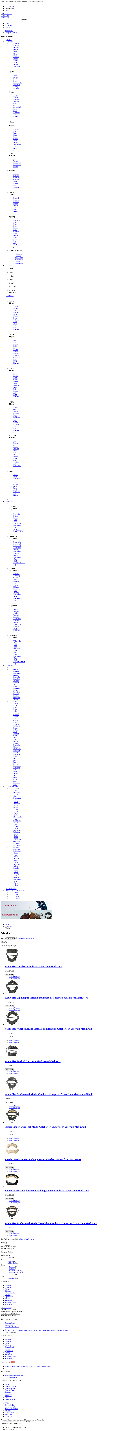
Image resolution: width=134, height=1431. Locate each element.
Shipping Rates (10, 1323)
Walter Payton (15, 307)
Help (6, 10)
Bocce (15, 131)
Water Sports (16, 882)
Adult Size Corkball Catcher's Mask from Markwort (33, 966)
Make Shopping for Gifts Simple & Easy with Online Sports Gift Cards (28, 1366)
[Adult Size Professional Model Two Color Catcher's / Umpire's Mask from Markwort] (12, 1219)
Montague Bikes (16, 755)
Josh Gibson (15, 483)
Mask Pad (12, 1263)
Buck (15, 707)
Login (7, 23)
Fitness (15, 59)
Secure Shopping (10, 1407)
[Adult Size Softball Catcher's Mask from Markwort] (12, 1057)
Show (3, 946)
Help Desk (8, 1414)
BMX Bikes (15, 80)
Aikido (18, 256)
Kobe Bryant (15, 375)
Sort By (3, 938)
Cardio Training (16, 614)
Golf (14, 159)
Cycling (16, 179)
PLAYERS (10, 296)
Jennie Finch (15, 476)
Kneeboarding (18, 83)
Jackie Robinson (16, 491)
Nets (15, 643)
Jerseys (15, 60)
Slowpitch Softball (15, 1272)
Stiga (15, 777)
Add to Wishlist (14, 977)
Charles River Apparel (16, 722)
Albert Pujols (15, 345)
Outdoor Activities (16, 848)
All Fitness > (15, 116)
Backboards (17, 544)
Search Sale (5, 17)
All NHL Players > (16, 429)
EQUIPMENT (11, 501)
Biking (7, 1289)
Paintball (16, 88)
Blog (6, 1398)
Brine (15, 705)
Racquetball (17, 163)
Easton (15, 728)
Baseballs (16, 514)
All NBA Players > (16, 395)
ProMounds (17, 766)
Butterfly (16, 709)
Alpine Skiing (18, 259)
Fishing (15, 181)
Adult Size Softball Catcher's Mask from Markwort (33, 1061)
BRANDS (10, 665)
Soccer (15, 204)
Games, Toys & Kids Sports (16, 810)
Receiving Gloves (16, 576)
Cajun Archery (16, 712)
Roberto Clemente (16, 356)
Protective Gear (16, 590)
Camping (16, 176)
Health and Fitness (16, 824)
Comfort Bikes (16, 232)
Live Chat (11, 6)
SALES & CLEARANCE (15, 891)
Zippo (15, 785)
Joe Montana (16, 311)
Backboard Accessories (17, 547)
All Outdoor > (16, 187)
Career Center (9, 1412)
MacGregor (17, 749)
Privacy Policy (10, 1405)
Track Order (9, 31)
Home (7, 924)
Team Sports (16, 871)
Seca (15, 775)
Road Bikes (15, 225)
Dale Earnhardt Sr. (16, 452)
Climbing (16, 178)
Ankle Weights (16, 96)
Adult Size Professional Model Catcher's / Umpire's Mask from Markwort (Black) (49, 1094)
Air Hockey (19, 258)
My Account (9, 25)
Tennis (15, 161)
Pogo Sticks (15, 134)
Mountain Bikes (16, 221)
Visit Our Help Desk (12, 1327)
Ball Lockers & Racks (16, 582)
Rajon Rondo (15, 390)
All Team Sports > (15, 210)
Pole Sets (15, 646)
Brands (17, 898)
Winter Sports (16, 886)
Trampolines (17, 144)
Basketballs (17, 542)
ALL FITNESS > (17, 630)
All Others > (15, 495)
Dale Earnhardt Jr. (16, 443)
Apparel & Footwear (16, 790)
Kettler (15, 743)
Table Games (15, 138)
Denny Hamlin (15, 457)
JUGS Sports (15, 740)
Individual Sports (16, 833)
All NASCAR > (17, 466)
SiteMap (8, 1411)
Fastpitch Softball (15, 1270)
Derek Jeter (15, 341)
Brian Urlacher (16, 319)
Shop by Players (10, 1390)
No (10, 1257)
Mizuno (16, 752)
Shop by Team (10, 1388)
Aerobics (19, 254)
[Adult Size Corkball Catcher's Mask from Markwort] (12, 962)
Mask (11, 1261)
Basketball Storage (16, 554)
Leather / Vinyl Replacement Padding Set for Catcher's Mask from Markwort (47, 1190)
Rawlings (16, 768)
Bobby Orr (15, 408)
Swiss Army (15, 780)
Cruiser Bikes (15, 229)
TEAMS (9, 265)
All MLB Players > (16, 362)
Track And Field (10, 1302)
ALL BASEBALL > (18, 531)
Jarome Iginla (15, 420)
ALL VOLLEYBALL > (19, 662)
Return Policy (9, 1325)
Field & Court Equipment (17, 796)
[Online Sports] (6, 14)
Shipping (8, 1392)
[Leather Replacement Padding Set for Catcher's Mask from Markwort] (12, 1155)
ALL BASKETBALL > (19, 563)
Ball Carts (15, 653)
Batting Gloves (15, 517)
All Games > (15, 148)
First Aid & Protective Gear (16, 802)
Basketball (16, 45)
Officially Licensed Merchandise (17, 843)
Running (16, 626)
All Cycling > (16, 245)
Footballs (16, 574)
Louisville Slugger (16, 746)
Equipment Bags (17, 526)
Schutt (15, 773)
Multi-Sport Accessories (17, 837)
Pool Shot (14, 759)
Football (16, 47)
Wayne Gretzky (16, 412)
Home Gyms (15, 110)
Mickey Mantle (15, 352)
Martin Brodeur (16, 423)
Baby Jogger (15, 702)
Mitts (15, 520)
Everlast (16, 734)
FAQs (7, 1403)
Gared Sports (15, 736)
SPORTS (10, 42)
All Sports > (18, 263)
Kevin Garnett (15, 378)
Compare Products (11, 33)
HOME (9, 40)
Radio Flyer (15, 770)
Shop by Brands (10, 1386)
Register (7, 27)
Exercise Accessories (17, 618)
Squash (15, 167)
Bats (15, 512)
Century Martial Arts (16, 716)
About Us (8, 1396)
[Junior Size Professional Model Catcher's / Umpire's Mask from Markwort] (12, 1122)
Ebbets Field (15, 731)
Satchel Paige (15, 487)
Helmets (16, 587)
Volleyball (16, 66)
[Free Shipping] (6, 1308)
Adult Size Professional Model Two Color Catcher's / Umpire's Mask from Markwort (51, 1223)
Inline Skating (15, 76)
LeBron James (16, 382)
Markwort (12, 1278)
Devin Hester (15, 315)
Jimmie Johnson (16, 448)
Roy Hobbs (15, 349)
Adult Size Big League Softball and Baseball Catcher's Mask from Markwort (46, 997)
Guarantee (8, 1394)
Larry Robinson (16, 416)
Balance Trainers (16, 100)
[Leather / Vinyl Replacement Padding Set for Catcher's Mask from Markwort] (12, 1186)
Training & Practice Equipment (17, 876)
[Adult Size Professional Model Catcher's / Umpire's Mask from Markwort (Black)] (12, 1090)
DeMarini (16, 726)
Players (17, 896)
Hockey (7, 1298)
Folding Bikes (16, 236)
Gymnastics (9, 1297)
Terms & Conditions (11, 1409)
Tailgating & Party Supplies (16, 866)
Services (16, 858)
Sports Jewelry (16, 861)
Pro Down (15, 763)
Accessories (17, 624)
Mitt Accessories (17, 522)
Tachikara (16, 783)
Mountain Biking (16, 86)
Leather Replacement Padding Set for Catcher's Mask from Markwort (43, 1159)
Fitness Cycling (10, 1293)
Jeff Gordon (16, 461)
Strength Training (16, 610)
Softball (16, 49)
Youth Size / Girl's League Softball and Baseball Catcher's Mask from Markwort (48, 1028)
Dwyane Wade (16, 386)
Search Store (5, 16)
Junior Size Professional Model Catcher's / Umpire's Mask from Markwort (45, 1126)
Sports (17, 892)
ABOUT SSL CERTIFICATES (10, 1332)
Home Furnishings (17, 829)
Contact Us (8, 1416)
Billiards (16, 57)
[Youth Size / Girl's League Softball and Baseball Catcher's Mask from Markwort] (12, 1024)
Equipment (8, 926)
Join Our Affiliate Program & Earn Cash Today (14, 1376)
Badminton (17, 165)
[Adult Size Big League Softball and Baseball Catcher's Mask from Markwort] (12, 993)
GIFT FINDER (11, 889)
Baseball (16, 43)
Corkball (12, 1269)
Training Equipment (17, 550)
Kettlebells (16, 113)
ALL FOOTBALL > (18, 598)
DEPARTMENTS (12, 787)
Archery (16, 174)
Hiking (15, 183)
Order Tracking (10, 1399)
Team (17, 894)
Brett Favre (15, 323)
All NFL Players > (16, 328)
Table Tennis (15, 63)
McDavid (16, 751)
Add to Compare (14, 978)
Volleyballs (17, 641)
